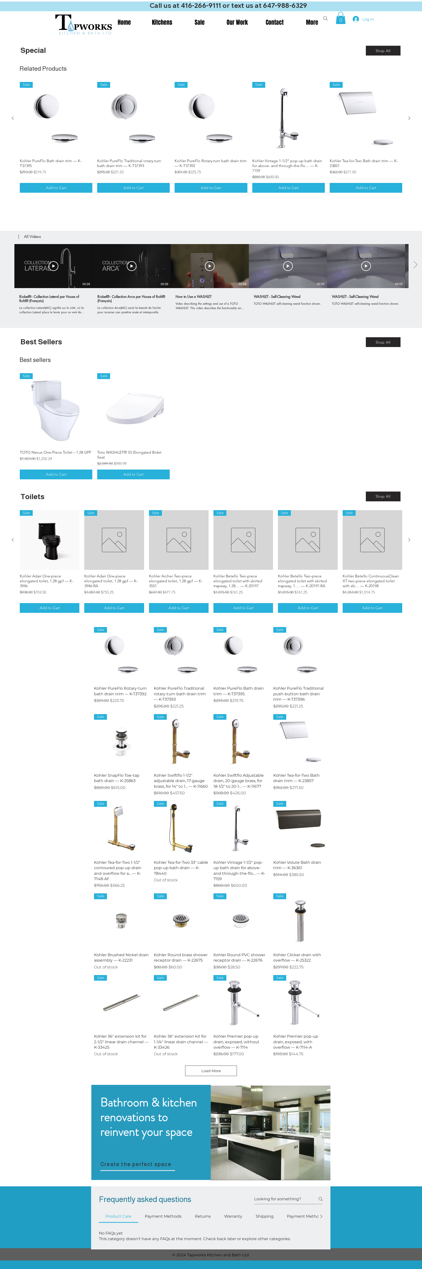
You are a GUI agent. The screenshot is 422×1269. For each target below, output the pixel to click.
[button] (341, 18)
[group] (211, 137)
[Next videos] (415, 265)
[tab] (118, 1216)
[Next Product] (409, 118)
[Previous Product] (13, 118)
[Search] (325, 18)
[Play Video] (53, 266)
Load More (211, 1070)
